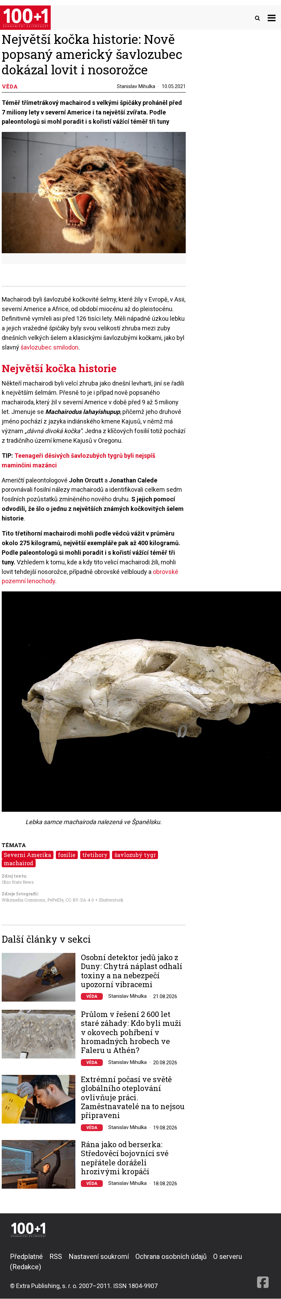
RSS (55, 1256)
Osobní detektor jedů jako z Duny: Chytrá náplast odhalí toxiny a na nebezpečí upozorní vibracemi (131, 971)
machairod (18, 863)
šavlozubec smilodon (49, 347)
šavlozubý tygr (135, 854)
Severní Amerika (27, 854)
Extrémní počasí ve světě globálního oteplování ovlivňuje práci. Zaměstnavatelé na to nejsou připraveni (133, 1097)
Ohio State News (18, 882)
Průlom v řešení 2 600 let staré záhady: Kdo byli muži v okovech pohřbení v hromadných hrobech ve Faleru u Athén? (131, 1032)
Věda (91, 996)
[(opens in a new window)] (263, 1270)
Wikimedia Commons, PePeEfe (32, 900)
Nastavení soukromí (99, 1256)
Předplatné (26, 1256)
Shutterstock (111, 900)
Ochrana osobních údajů (171, 1256)
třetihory (95, 854)
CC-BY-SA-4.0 (79, 900)
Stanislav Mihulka (136, 86)
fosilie (66, 854)
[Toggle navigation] (271, 17)
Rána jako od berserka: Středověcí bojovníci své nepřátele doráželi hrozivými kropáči (125, 1158)
